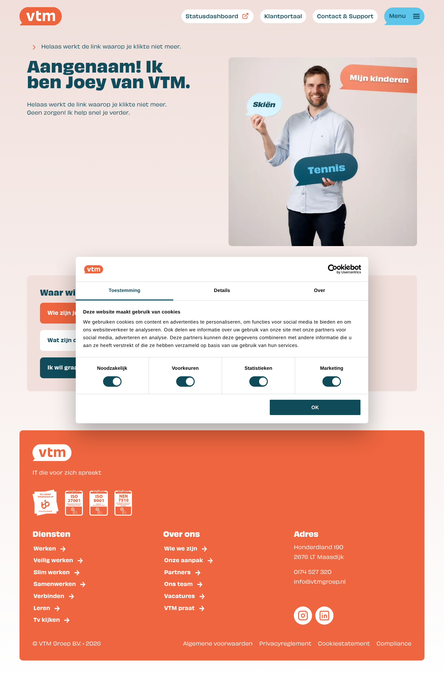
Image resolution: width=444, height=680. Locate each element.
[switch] (185, 381)
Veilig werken (53, 559)
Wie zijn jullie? (68, 312)
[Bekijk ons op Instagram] (303, 615)
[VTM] (41, 16)
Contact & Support (345, 16)
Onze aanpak (183, 559)
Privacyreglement (285, 643)
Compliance (394, 643)
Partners (177, 572)
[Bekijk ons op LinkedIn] (324, 615)
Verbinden (48, 595)
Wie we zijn (180, 548)
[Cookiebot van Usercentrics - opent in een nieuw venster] (332, 269)
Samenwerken (54, 583)
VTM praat (179, 607)
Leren (41, 607)
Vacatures (179, 595)
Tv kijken (46, 619)
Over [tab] (319, 290)
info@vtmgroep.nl (320, 581)
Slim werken (51, 572)
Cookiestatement (344, 643)
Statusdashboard (212, 16)
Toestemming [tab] (124, 290)
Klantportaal (283, 16)
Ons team (178, 583)
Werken (44, 548)
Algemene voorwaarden (218, 643)
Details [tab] (222, 290)
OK (315, 407)
